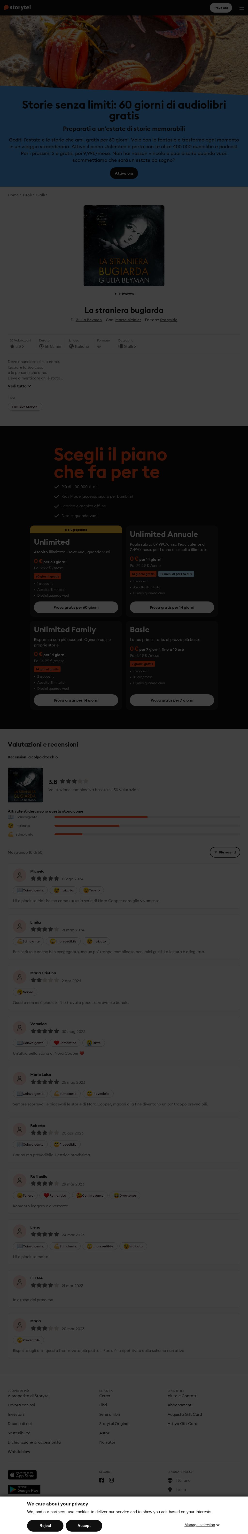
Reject (45, 1526)
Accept (84, 1526)
